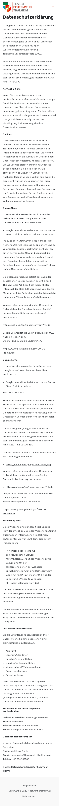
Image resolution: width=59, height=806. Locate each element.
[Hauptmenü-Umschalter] (53, 7)
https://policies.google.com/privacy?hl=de (27, 324)
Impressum (29, 785)
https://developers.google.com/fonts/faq (28, 464)
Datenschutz (29, 796)
